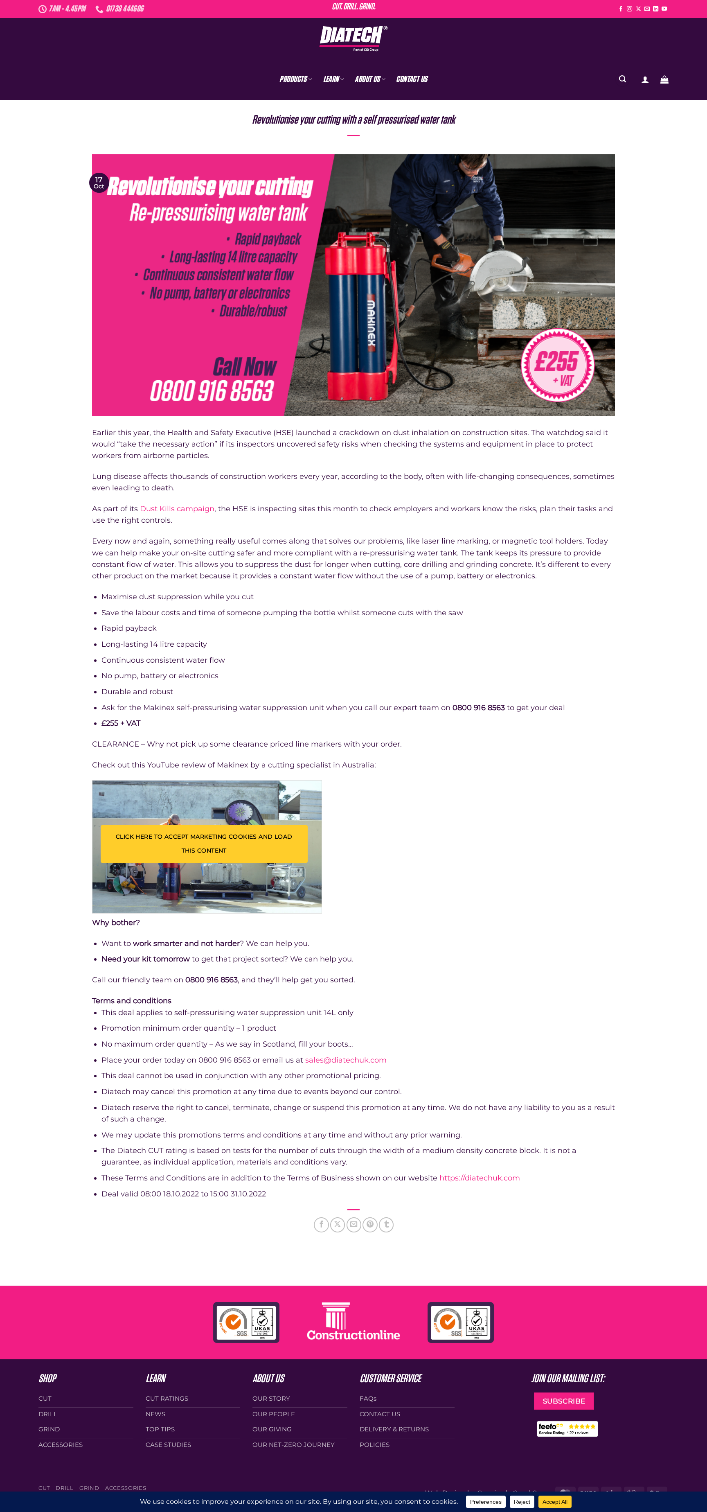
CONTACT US (411, 79)
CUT (44, 1488)
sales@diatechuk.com (346, 1060)
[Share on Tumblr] (386, 1224)
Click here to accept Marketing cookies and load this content (204, 843)
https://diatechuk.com (479, 1177)
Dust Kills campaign (177, 508)
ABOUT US (367, 79)
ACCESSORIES (125, 1488)
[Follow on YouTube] (664, 9)
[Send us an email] (647, 9)
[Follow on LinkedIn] (655, 9)
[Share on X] (337, 1224)
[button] (645, 79)
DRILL (64, 1488)
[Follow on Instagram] (629, 9)
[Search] (622, 79)
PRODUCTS (292, 79)
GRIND (89, 1488)
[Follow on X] (638, 9)
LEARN (331, 79)
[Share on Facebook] (321, 1224)
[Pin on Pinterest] (370, 1224)
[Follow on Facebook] (621, 9)
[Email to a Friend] (354, 1224)
